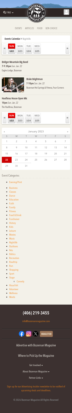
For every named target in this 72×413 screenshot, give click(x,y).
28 (65, 159)
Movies (12, 234)
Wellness (13, 293)
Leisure (12, 230)
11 (36, 147)
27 (55, 159)
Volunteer (13, 289)
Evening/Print (15, 182)
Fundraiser (14, 219)
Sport (11, 273)
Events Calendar (12, 38)
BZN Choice (51, 28)
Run (11, 265)
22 (6, 159)
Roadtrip (13, 262)
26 (45, 159)
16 (16, 153)
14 (65, 147)
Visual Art (13, 285)
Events (18, 28)
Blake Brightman (34, 79)
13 (55, 147)
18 (36, 153)
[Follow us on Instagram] (28, 333)
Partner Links (35, 377)
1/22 (11, 49)
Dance (12, 195)
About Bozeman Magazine (35, 371)
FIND (9, 12)
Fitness (12, 211)
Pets (11, 250)
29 (6, 165)
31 (26, 165)
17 (26, 153)
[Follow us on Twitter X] (35, 333)
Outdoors (13, 246)
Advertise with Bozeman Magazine (36, 345)
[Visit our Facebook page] (21, 333)
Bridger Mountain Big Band (15, 62)
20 (55, 153)
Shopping (13, 269)
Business (13, 188)
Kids (11, 226)
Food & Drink (15, 215)
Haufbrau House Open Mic (14, 98)
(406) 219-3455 (36, 313)
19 (45, 153)
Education (14, 199)
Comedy (20, 281)
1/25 (37, 49)
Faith (11, 203)
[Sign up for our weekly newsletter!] (46, 333)
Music (12, 238)
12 (45, 147)
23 (16, 159)
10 (26, 147)
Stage (12, 277)
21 (65, 153)
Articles (29, 28)
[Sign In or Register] (66, 12)
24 (26, 159)
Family (12, 207)
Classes (12, 191)
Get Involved (35, 365)
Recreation (14, 258)
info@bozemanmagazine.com (36, 321)
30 (16, 165)
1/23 (20, 49)
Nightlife (13, 242)
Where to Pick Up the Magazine (36, 355)
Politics (12, 254)
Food (40, 28)
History (12, 223)
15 (6, 153)
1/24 (28, 49)
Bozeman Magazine (36, 13)
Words (12, 297)
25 (36, 159)
